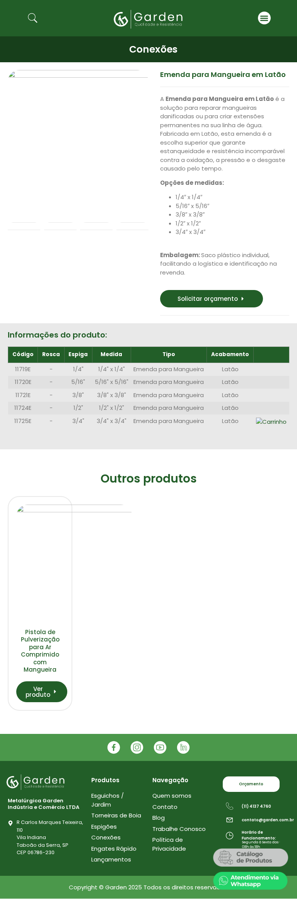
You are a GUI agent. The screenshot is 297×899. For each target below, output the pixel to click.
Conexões (153, 49)
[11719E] (78, 140)
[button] (264, 18)
